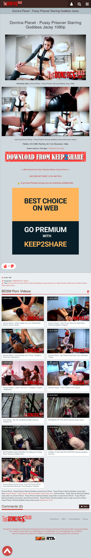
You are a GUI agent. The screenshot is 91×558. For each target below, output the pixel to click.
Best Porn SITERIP (74, 531)
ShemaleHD (69, 529)
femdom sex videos (54, 283)
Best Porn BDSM (31, 531)
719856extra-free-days (56, 148)
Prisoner (27, 283)
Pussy (21, 283)
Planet (16, 283)
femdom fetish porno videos (71, 283)
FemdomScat (79, 529)
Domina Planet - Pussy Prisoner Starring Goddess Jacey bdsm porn (29, 493)
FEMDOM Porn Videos (20, 281)
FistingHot (6, 529)
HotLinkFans (35, 529)
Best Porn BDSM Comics (39, 533)
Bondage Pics (59, 529)
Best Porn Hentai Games (21, 533)
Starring (33, 283)
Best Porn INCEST (44, 531)
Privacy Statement (74, 519)
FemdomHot (25, 529)
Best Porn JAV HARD (59, 531)
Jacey (45, 283)
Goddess (39, 283)
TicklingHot (15, 529)
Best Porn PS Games (71, 533)
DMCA (64, 519)
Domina (11, 283)
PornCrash (21, 531)
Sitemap (85, 519)
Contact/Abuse (54, 519)
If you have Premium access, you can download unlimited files (47, 183)
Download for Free (46, 500)
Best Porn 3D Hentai (56, 533)
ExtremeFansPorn (47, 529)
